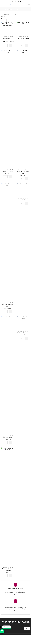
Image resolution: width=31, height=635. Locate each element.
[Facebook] (10, 1)
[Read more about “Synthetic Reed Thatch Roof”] (26, 178)
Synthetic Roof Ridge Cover (7, 305)
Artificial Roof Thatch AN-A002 (8, 172)
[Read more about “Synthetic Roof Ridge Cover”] (10, 311)
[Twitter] (12, 1)
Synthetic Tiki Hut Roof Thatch (23, 333)
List (2, 18)
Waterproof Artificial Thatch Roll (7, 569)
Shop (6, 9)
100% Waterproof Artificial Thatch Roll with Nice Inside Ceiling (8, 40)
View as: (3, 16)
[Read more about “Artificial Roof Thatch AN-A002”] (10, 176)
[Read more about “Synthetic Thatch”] (26, 203)
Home (2, 9)
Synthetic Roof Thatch (8, 36)
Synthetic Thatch (23, 200)
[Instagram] (15, 1)
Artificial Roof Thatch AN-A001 (23, 39)
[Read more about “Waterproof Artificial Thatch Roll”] (10, 575)
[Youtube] (18, 1)
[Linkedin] (20, 1)
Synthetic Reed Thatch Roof (23, 172)
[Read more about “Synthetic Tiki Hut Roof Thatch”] (26, 338)
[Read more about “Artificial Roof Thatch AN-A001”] (26, 45)
